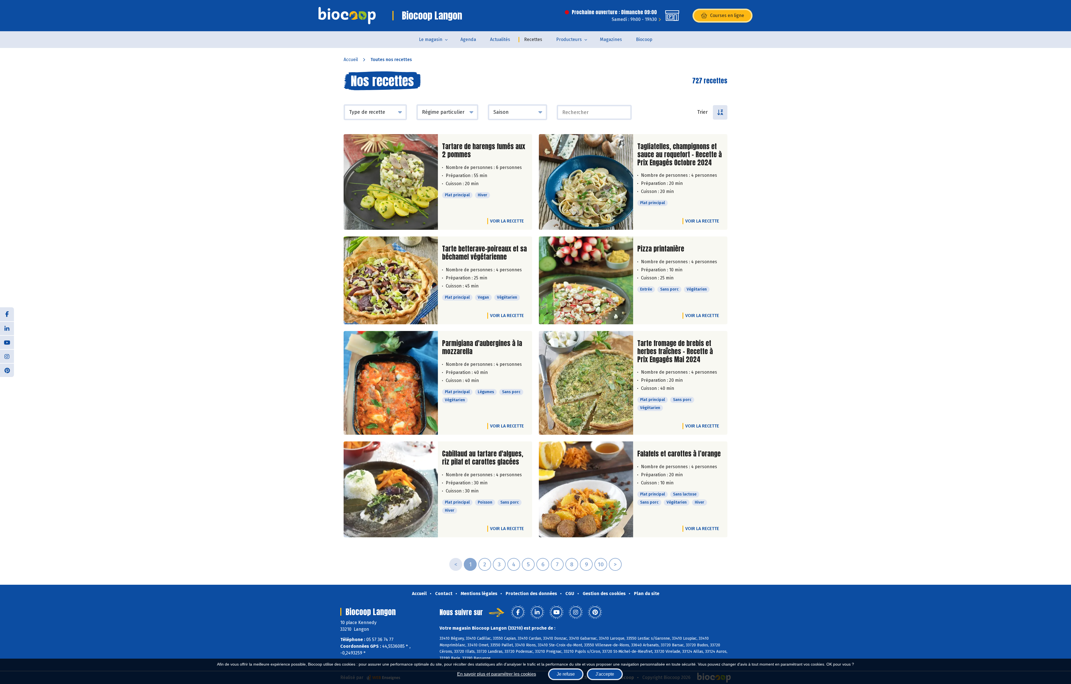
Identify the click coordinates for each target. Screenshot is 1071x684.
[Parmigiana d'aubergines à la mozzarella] (391, 383)
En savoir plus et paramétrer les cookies (496, 674)
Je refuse (566, 674)
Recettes (533, 39)
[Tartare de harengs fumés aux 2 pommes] (391, 182)
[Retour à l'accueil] (347, 15)
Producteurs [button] (569, 39)
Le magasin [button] (430, 39)
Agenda (468, 39)
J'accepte (604, 674)
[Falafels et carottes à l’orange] (586, 489)
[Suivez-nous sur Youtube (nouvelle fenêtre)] (7, 342)
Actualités (500, 39)
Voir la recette (507, 221)
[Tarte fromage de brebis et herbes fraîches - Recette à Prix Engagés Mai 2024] (586, 383)
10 (601, 564)
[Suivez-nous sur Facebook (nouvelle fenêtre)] (7, 314)
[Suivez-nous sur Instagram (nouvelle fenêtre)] (7, 356)
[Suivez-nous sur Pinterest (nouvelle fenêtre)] (7, 370)
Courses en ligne (727, 15)
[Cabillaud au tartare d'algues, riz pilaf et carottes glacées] (391, 489)
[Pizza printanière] (586, 280)
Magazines (611, 39)
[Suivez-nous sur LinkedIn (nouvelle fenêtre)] (7, 328)
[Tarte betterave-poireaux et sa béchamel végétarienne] (391, 280)
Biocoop (644, 39)
